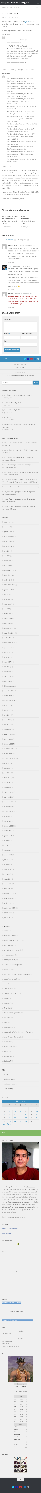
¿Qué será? (7, 1061)
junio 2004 (6, 816)
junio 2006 (6, 715)
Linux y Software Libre (10, 993)
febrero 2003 (7, 855)
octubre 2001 (7, 903)
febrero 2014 (7, 522)
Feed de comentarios (10, 1084)
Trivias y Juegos (8, 1056)
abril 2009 (6, 556)
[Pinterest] (31, 359)
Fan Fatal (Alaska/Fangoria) (12, 965)
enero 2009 (7, 565)
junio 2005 (6, 773)
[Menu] (38, 2)
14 (20, 1115)
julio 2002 (6, 860)
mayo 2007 (7, 662)
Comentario (8, 319)
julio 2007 (6, 652)
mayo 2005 (7, 778)
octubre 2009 (7, 541)
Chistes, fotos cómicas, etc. (12, 940)
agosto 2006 (7, 705)
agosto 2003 (7, 836)
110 (26, 1434)
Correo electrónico (27, 334)
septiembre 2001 (9, 908)
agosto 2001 (7, 913)
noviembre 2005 (8, 749)
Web (5, 341)
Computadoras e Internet (11, 8)
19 (10, 1118)
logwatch (27, 22)
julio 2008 (6, 594)
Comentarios (10, 240)
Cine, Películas (8, 945)
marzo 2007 (7, 672)
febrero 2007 (7, 676)
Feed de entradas (9, 1079)
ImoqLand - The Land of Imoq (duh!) (15, 2)
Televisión (6, 1042)
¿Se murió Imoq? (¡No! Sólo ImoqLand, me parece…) (20, 410)
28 (20, 1121)
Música (5, 1022)
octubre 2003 (7, 831)
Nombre (7, 334)
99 (20, 1399)
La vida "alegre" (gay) (10, 979)
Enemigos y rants (9, 960)
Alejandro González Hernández (10, 1228)
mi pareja (19, 1204)
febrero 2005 (7, 792)
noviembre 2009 (8, 537)
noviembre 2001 (8, 898)
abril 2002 (6, 874)
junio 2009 (6, 551)
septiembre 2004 (9, 811)
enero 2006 (7, 739)
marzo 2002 (7, 879)
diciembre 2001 (8, 893)
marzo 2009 (7, 561)
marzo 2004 (7, 821)
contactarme (21, 1217)
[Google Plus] (35, 359)
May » (9, 1124)
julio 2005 (6, 768)
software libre (30, 1187)
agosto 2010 (7, 532)
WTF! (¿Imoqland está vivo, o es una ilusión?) (17, 395)
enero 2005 (7, 797)
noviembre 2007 (8, 633)
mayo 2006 (7, 720)
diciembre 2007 (8, 628)
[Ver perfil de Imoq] (14, 1320)
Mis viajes (6, 1018)
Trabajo (5, 1051)
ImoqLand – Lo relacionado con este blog (16, 974)
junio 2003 (6, 840)
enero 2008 (7, 623)
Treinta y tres (7, 417)
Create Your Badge (6, 1233)
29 (26, 1121)
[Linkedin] (38, 359)
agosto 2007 (7, 647)
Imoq (6, 17)
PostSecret (5, 1344)
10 (37, 1111)
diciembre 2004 (8, 802)
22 (26, 1118)
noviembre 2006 (8, 691)
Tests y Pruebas (8, 1047)
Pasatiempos (7, 1027)
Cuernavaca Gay (7, 1341)
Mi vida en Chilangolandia (11, 1013)
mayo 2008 (7, 604)
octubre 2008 (7, 580)
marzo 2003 (7, 850)
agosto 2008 (7, 590)
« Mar (4, 1124)
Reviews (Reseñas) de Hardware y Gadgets (17, 1032)
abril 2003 (6, 845)
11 (4, 1115)
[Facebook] (28, 359)
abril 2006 (6, 725)
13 (15, 1115)
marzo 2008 (7, 614)
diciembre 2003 (8, 826)
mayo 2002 (7, 869)
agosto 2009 (7, 546)
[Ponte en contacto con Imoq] (20, 1179)
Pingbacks (24, 240)
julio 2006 (6, 710)
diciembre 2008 (8, 570)
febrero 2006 (7, 734)
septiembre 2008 (9, 585)
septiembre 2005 (9, 758)
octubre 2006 (7, 696)
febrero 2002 (7, 884)
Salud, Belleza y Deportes (11, 1037)
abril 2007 (6, 667)
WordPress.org (8, 1089)
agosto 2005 (7, 763)
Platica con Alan (7, 1346)
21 (20, 1118)
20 (15, 1118)
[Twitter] (24, 359)
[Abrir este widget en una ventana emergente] (19, 1320)
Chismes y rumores (9, 936)
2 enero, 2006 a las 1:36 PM (28, 246)
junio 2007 (6, 657)
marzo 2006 (7, 729)
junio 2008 (6, 599)
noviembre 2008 (8, 575)
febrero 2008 (7, 619)
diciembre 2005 (8, 744)
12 (26, 1439)
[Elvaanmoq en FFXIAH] (20, 1381)
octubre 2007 (7, 638)
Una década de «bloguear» (12, 403)
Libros (5, 984)
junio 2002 (6, 865)
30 (26, 1441)
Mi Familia (6, 1008)
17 (37, 1115)
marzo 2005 (7, 787)
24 (37, 1118)
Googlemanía (7, 969)
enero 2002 (7, 889)
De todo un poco (8, 955)
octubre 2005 (7, 754)
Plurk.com (18, 1271)
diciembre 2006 (8, 686)
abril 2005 (6, 783)
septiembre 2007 (9, 643)
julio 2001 (6, 918)
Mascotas (6, 1003)
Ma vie (5, 998)
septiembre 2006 (9, 701)
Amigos (6, 931)
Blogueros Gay (6, 1334)
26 (10, 1121)
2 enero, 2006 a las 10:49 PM (21, 266)
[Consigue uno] (6, 1320)
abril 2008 (6, 609)
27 (15, 1121)
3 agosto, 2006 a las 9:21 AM (23, 293)
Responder (11, 262)
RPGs (3, 1194)
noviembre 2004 (8, 807)
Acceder (6, 1074)
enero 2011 (7, 527)
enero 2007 (7, 681)
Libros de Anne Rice (9, 989)
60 (26, 1426)
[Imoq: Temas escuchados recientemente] (11, 1303)
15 (26, 1115)
